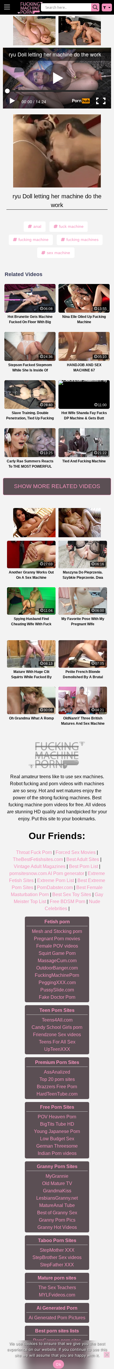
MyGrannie (57, 1176)
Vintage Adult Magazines (39, 866)
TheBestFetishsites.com (38, 859)
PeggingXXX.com (57, 982)
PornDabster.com (55, 887)
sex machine (58, 252)
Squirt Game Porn (57, 953)
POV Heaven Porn (57, 1116)
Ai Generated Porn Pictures (57, 1317)
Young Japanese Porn (57, 1131)
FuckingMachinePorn (57, 975)
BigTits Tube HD (57, 1124)
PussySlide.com (57, 989)
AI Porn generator (66, 873)
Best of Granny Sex (57, 1212)
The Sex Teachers (57, 1287)
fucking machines (82, 239)
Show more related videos (57, 486)
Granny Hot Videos (57, 1227)
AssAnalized (57, 1072)
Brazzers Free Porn (57, 1086)
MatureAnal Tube (57, 1205)
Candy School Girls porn (57, 1027)
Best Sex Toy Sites (71, 894)
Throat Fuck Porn (34, 852)
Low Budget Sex (57, 1138)
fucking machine (33, 239)
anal (37, 226)
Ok (58, 1364)
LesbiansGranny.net (57, 1198)
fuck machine (71, 226)
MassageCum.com (57, 960)
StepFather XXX (57, 1264)
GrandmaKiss (57, 1190)
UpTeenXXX (57, 1049)
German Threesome (57, 1146)
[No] (107, 1355)
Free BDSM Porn (67, 901)
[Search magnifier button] (95, 7)
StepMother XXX (57, 1250)
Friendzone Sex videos (57, 1034)
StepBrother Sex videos (57, 1257)
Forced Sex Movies (76, 852)
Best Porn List (83, 866)
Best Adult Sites (82, 859)
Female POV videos (57, 945)
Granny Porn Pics (57, 1220)
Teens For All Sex (57, 1041)
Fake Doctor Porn (57, 997)
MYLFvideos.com (57, 1294)
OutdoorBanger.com (57, 967)
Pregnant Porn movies (57, 938)
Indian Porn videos (57, 1153)
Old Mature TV (57, 1183)
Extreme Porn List (55, 880)
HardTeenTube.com (57, 1093)
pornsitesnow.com (28, 873)
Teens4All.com (57, 1019)
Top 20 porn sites (57, 1079)
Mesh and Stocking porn (57, 931)
